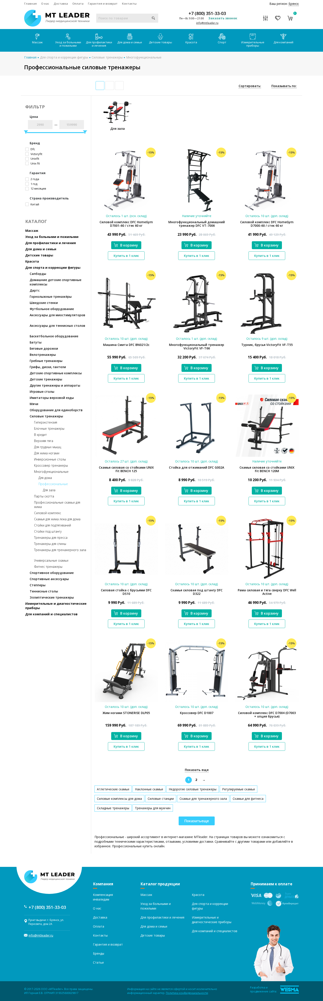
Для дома (45, 478)
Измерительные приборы (252, 43)
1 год (33, 184)
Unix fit (35, 163)
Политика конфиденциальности (187, 993)
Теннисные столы (44, 591)
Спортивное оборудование (52, 573)
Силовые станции (161, 798)
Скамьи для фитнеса (248, 798)
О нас (45, 3)
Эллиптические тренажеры (52, 597)
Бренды (98, 953)
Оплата (77, 3)
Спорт (222, 42)
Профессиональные (53, 484)
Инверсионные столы (50, 459)
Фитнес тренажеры (48, 566)
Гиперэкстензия (45, 422)
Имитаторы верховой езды (52, 398)
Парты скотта (44, 496)
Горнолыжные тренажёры (51, 296)
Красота (191, 42)
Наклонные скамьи (149, 789)
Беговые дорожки (44, 348)
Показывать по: (284, 86)
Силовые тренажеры (107, 57)
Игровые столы (42, 391)
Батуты (36, 342)
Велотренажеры (43, 355)
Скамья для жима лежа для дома (57, 519)
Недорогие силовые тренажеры (192, 789)
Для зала (49, 490)
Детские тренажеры (46, 379)
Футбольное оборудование (52, 309)
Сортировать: (250, 86)
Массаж (37, 42)
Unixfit (34, 159)
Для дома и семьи (129, 42)
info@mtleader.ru (207, 23)
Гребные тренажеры (46, 361)
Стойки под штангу (48, 531)
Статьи (98, 962)
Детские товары (160, 42)
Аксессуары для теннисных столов (57, 325)
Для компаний (283, 42)
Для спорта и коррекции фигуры (64, 57)
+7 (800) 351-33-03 (207, 13)
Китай (34, 204)
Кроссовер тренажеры (51, 465)
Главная (30, 3)
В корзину (129, 245)
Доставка (61, 3)
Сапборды (38, 274)
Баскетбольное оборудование (54, 336)
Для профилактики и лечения (99, 43)
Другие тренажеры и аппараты (55, 385)
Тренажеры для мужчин (153, 808)
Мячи (34, 404)
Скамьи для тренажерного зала (203, 798)
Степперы (37, 585)
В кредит (40, 435)
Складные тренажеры (113, 808)
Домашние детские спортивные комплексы (55, 282)
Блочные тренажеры (49, 428)
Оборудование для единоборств (56, 410)
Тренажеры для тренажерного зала (60, 550)
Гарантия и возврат (103, 3)
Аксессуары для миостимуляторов (57, 315)
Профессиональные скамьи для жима (57, 504)
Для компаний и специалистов (51, 614)
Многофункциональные (144, 57)
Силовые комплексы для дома (119, 798)
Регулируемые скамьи (238, 789)
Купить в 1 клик (126, 256)
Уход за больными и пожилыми (68, 43)
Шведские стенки (44, 303)
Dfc (32, 149)
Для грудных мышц (47, 447)
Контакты (129, 3)
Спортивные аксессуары (49, 579)
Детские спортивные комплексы (56, 373)
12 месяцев (38, 188)
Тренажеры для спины (50, 544)
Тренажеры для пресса (50, 537)
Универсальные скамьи (51, 560)
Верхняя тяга (43, 441)
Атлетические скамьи (113, 789)
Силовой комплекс (47, 513)
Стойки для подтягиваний (52, 525)
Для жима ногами (46, 453)
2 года (34, 179)
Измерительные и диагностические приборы (56, 605)
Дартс (35, 290)
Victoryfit (36, 154)
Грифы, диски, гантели (48, 367)
